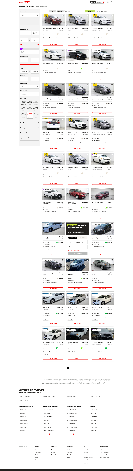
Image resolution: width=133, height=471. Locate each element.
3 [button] (73, 368)
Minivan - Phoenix (24, 400)
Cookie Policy (86, 463)
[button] (91, 369)
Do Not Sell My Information (89, 457)
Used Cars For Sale (103, 449)
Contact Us (53, 452)
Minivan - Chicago (71, 396)
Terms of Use (86, 449)
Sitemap (68, 457)
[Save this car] (63, 15)
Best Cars (36, 457)
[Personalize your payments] (63, 30)
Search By (37, 449)
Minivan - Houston (95, 396)
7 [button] (84, 368)
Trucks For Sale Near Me (104, 452)
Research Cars (37, 459)
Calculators (69, 449)
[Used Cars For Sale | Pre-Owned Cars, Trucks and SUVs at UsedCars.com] (24, 2)
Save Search (90, 11)
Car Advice (37, 454)
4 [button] (76, 368)
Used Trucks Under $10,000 (105, 457)
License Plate (73, 237)
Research (64, 2)
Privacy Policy (86, 452)
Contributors (69, 452)
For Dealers (72, 2)
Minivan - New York (25, 396)
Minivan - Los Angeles (49, 396)
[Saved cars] (107, 2)
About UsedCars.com (55, 449)
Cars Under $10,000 (103, 454)
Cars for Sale (47, 2)
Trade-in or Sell (38, 452)
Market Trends (70, 454)
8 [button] (87, 368)
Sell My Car (55, 2)
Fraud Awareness (87, 454)
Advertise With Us (54, 454)
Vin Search (82, 237)
